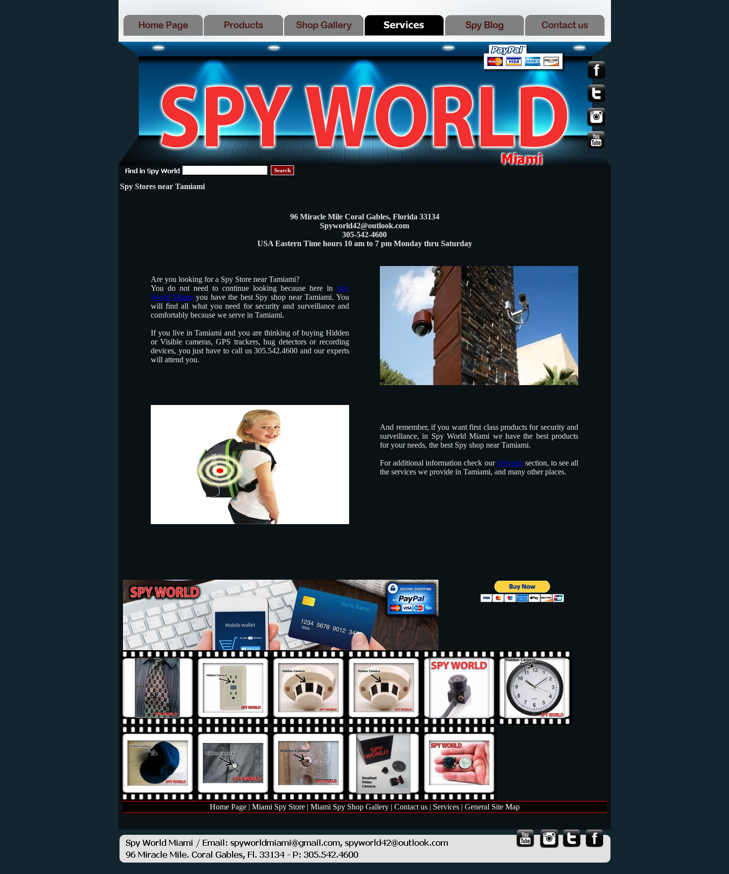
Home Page (228, 807)
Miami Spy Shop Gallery (349, 807)
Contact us (410, 807)
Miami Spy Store (278, 807)
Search (282, 170)
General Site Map (492, 807)
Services (510, 463)
